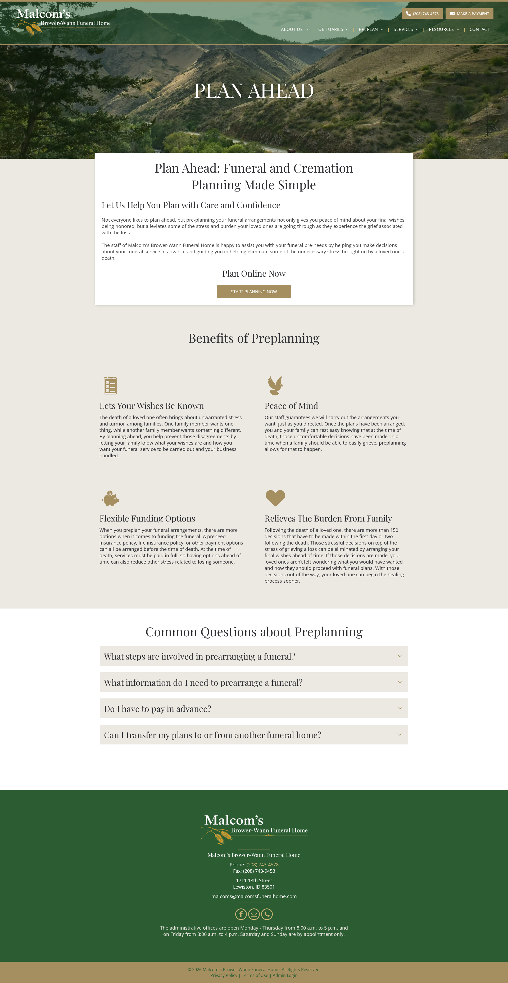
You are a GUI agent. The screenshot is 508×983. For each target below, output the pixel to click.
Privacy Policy (223, 975)
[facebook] (241, 914)
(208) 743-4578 (263, 864)
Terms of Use (255, 975)
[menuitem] (295, 29)
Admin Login (285, 975)
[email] (254, 914)
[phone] (267, 914)
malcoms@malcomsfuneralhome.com (254, 896)
